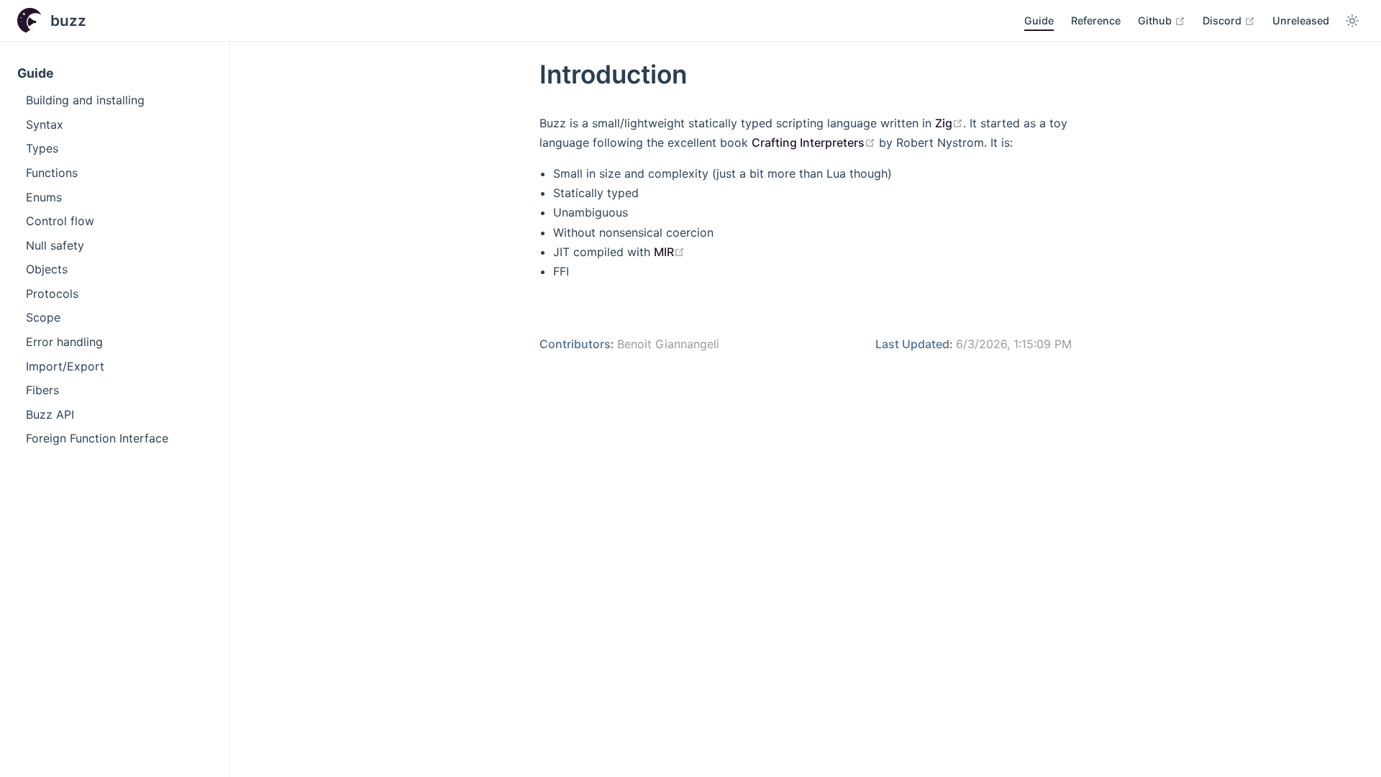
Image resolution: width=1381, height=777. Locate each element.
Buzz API (50, 414)
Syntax (44, 124)
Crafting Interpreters (813, 142)
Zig (949, 123)
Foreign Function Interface (97, 438)
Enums (44, 197)
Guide (1039, 20)
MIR (669, 252)
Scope (43, 317)
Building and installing (85, 100)
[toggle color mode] (1352, 21)
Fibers (42, 390)
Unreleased (1300, 20)
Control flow (60, 221)
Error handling (64, 342)
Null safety (55, 245)
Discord (1229, 20)
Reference (1096, 20)
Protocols (52, 293)
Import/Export (65, 366)
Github (1161, 20)
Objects (47, 269)
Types (42, 148)
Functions (52, 172)
